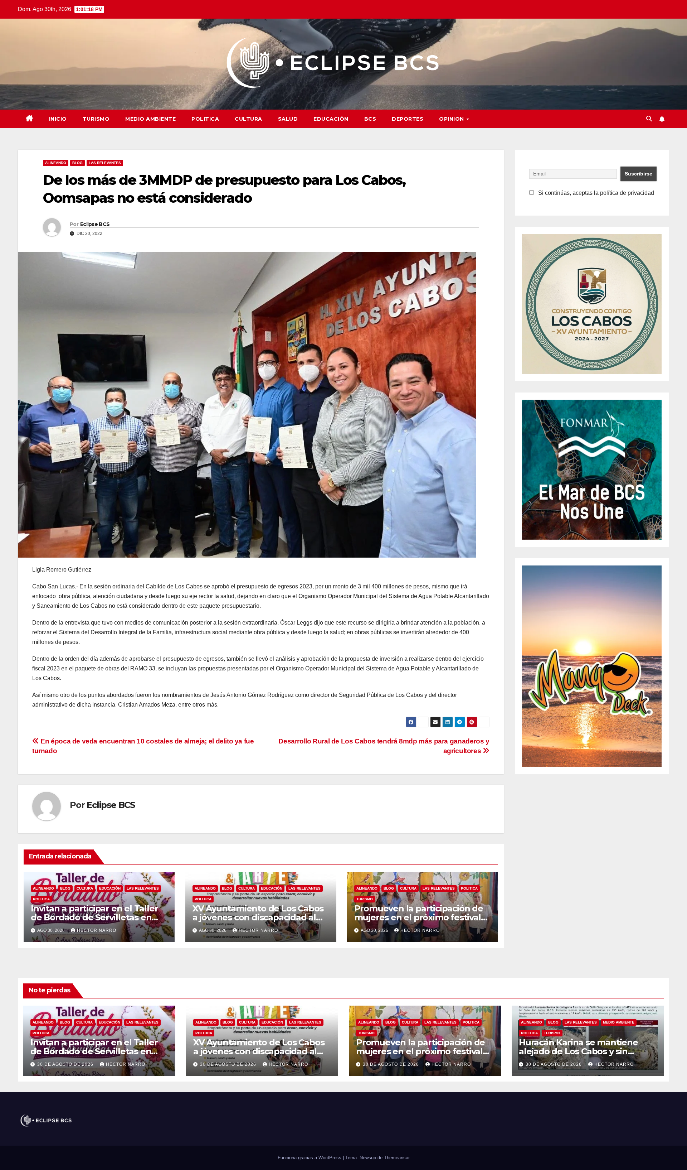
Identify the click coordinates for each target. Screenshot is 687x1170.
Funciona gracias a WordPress (310, 1157)
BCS (370, 119)
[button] (649, 119)
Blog (77, 163)
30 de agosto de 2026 (66, 1064)
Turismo (96, 119)
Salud (288, 119)
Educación (331, 119)
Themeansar (397, 1157)
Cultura (248, 119)
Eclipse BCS (94, 224)
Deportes (407, 119)
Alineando (55, 163)
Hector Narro (96, 930)
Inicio (58, 119)
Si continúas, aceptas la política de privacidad (595, 193)
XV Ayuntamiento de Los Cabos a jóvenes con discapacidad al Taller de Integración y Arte (258, 917)
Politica (205, 119)
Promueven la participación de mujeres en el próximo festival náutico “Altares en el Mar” (418, 917)
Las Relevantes (105, 163)
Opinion (452, 119)
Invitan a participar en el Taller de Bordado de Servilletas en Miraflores (94, 917)
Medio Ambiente (150, 119)
